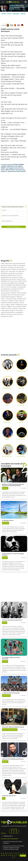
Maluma (5, 761)
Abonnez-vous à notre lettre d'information (13, 846)
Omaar (5, 557)
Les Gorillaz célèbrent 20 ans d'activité (11, 658)
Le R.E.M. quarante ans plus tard (12, 620)
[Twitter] (17, 831)
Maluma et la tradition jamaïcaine (13, 759)
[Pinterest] (13, 831)
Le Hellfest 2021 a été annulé (10, 693)
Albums (3, 13)
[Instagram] (15, 831)
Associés (22, 13)
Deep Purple (6, 695)
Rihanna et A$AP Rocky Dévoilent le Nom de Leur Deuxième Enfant (13, 484)
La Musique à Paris (7, 520)
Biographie (16, 13)
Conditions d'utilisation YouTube (11, 847)
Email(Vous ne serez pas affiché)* (10, 215)
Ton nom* (4, 210)
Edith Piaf (5, 523)
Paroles (9, 13)
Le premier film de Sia (9, 796)
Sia (4, 798)
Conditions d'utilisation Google (11, 849)
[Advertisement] (14, 19)
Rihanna (5, 488)
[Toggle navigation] (3, 2)
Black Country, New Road (10, 729)
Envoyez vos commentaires (13, 226)
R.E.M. (4, 622)
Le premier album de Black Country (13, 727)
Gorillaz (5, 661)
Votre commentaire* (7, 221)
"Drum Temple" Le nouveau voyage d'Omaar (13, 554)
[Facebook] (10, 831)
